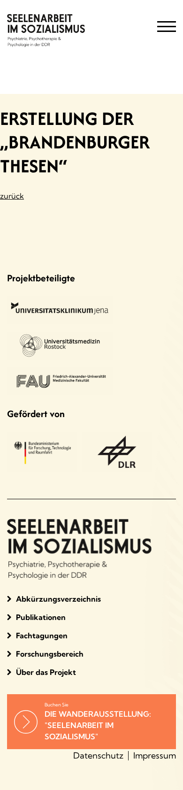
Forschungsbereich (50, 653)
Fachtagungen (42, 635)
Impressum (154, 755)
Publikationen (41, 617)
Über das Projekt (46, 672)
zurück (12, 196)
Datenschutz (98, 755)
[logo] (70, 30)
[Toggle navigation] (166, 30)
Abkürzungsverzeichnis (58, 599)
